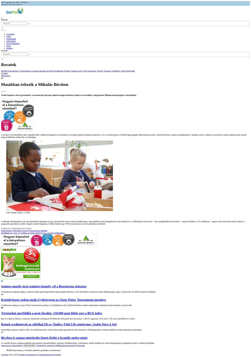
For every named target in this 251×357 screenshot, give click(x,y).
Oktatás (74, 71)
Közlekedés (11, 39)
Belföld (4, 71)
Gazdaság (10, 34)
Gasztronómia (25, 71)
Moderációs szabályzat (46, 345)
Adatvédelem (17, 345)
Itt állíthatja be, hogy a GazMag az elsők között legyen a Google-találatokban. (33, 233)
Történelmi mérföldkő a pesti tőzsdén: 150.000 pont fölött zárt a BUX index (51, 313)
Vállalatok (116, 71)
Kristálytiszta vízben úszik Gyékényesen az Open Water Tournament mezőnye (53, 299)
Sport (8, 46)
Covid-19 (26, 231)
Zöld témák (11, 41)
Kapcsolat (71, 345)
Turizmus (107, 71)
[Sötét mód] (2, 30)
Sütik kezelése (29, 346)
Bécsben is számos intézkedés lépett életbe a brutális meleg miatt (44, 337)
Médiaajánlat (61, 345)
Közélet (50, 71)
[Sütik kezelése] (5, 30)
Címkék (4, 73)
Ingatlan (43, 71)
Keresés (4, 20)
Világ (8, 36)
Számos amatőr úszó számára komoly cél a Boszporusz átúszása (43, 286)
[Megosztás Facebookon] (5, 91)
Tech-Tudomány (13, 43)
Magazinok (5, 76)
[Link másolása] (2, 91)
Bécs (19, 231)
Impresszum (6, 345)
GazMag (4, 355)
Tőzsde (100, 71)
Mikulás (44, 231)
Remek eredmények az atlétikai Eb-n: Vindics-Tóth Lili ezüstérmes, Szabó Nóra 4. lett (59, 324)
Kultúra (9, 48)
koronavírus (35, 231)
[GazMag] (14, 13)
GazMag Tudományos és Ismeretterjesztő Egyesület (39, 355)
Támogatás (80, 345)
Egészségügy (13, 71)
